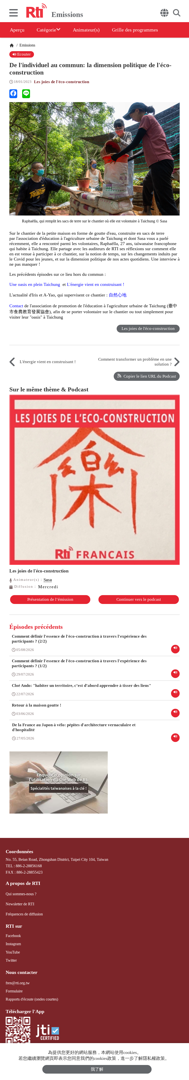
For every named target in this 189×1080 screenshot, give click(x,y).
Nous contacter (21, 972)
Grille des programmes (135, 29)
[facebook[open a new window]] (13, 93)
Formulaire (14, 991)
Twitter (11, 960)
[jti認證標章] (47, 1033)
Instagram (13, 944)
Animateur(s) (86, 29)
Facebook (13, 936)
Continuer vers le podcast (138, 599)
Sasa (48, 579)
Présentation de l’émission (50, 599)
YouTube (13, 952)
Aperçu (17, 29)
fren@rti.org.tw (18, 983)
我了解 (97, 1069)
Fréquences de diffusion (24, 914)
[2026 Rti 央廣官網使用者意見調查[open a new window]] (58, 786)
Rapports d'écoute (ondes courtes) (32, 999)
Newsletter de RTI (20, 904)
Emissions (26, 45)
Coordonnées (19, 851)
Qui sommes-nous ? (21, 894)
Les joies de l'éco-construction (61, 81)
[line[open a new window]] (26, 93)
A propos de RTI (23, 883)
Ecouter (23, 54)
